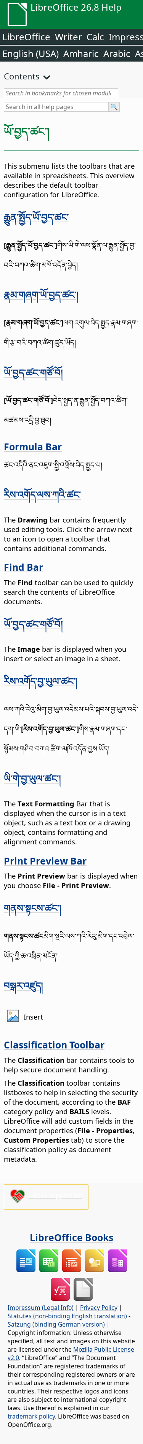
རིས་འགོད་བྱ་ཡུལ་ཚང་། (40, 680)
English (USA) (30, 53)
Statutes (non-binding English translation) (67, 1316)
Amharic (81, 53)
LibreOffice (26, 36)
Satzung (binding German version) (56, 1324)
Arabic (116, 53)
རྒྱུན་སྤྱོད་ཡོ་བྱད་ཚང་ (36, 217)
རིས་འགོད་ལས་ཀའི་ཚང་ (42, 494)
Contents (22, 76)
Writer (68, 36)
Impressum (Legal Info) (41, 1307)
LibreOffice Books (71, 1237)
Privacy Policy (98, 1307)
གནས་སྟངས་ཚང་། (32, 907)
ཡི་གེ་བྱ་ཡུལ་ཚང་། (32, 778)
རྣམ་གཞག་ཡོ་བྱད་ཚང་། (41, 294)
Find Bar (23, 566)
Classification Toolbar (54, 1044)
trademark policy (31, 1416)
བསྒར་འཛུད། (23, 985)
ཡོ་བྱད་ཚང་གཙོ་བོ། (33, 372)
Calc (95, 36)
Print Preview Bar (45, 860)
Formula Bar (33, 446)
